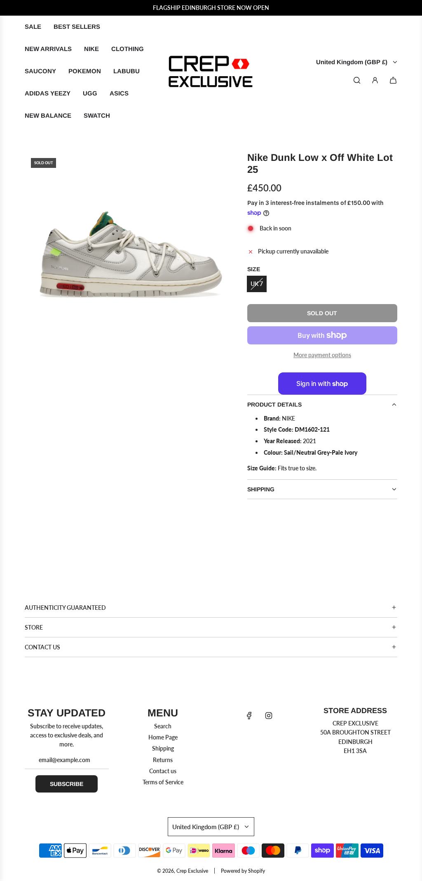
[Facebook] (249, 716)
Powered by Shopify (243, 871)
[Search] (357, 80)
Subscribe (66, 784)
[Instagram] (269, 716)
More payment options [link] (322, 354)
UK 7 (257, 283)
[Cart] (393, 80)
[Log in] (375, 80)
